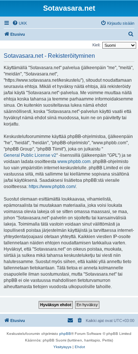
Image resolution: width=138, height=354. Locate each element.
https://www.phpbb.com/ (52, 186)
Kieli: (96, 45)
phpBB (65, 334)
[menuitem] (19, 23)
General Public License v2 (30, 155)
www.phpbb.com (74, 161)
